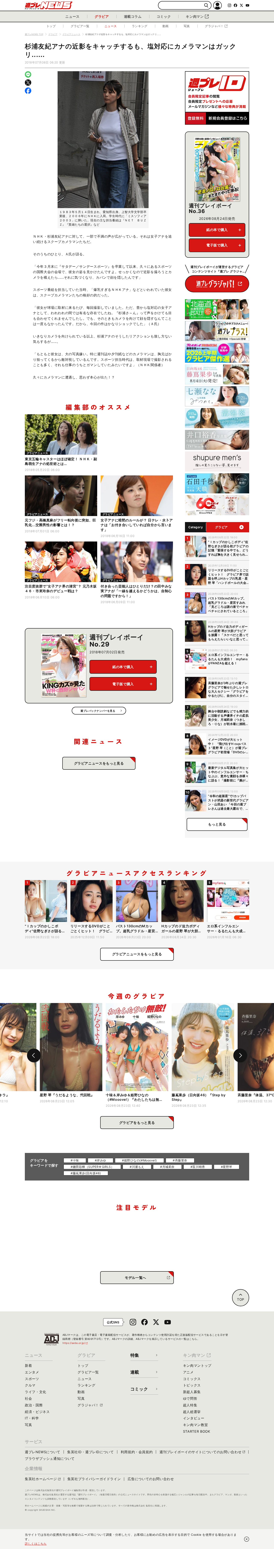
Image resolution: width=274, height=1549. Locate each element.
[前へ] (34, 1055)
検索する (206, 5)
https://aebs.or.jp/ (75, 1343)
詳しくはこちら (36, 1543)
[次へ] (240, 1055)
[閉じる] (246, 1539)
